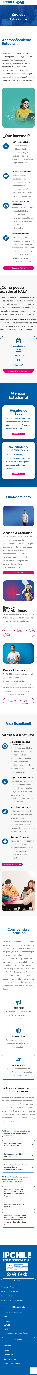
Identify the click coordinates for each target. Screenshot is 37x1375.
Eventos (7, 1350)
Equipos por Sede (7, 1287)
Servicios (7, 1346)
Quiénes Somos (10, 1359)
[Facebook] (9, 1274)
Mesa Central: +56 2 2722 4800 (12, 1300)
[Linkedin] (20, 1274)
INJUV (6, 1329)
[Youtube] (25, 1274)
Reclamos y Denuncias (9, 1291)
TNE (5, 1317)
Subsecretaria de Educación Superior (18, 1333)
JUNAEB (7, 1325)
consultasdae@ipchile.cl (10, 1296)
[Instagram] (14, 1274)
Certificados (8, 1355)
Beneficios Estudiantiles (13, 1313)
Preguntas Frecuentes (12, 1364)
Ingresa (7, 1321)
